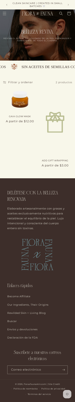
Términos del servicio (39, 394)
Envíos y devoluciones (22, 329)
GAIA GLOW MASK (20, 116)
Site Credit (54, 384)
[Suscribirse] (64, 370)
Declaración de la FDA (22, 337)
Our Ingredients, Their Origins (28, 304)
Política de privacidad (53, 388)
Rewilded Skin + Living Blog (26, 313)
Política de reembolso (25, 388)
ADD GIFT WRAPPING (55, 160)
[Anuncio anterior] (7, 5)
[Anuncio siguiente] (68, 5)
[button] (5, 13)
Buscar (12, 321)
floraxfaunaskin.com (35, 384)
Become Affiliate (18, 296)
